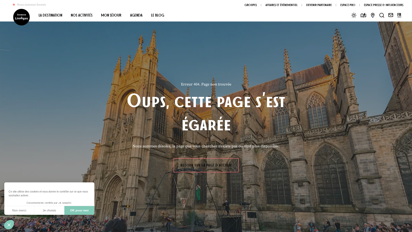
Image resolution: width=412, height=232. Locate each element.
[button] (9, 225)
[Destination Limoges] (21, 17)
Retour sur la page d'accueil (206, 165)
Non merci (19, 210)
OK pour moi (79, 210)
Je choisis (49, 210)
